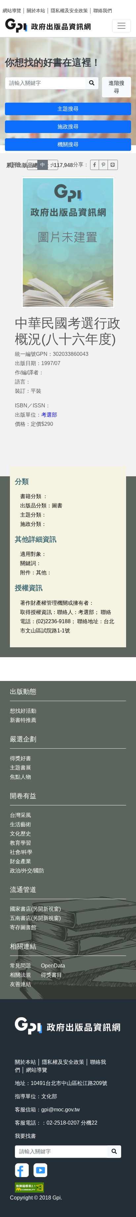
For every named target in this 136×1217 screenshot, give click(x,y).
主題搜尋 (68, 109)
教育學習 (20, 843)
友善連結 (20, 984)
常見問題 (20, 965)
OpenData (53, 965)
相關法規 (20, 975)
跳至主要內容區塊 (18, 3)
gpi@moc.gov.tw (60, 1109)
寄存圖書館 (23, 927)
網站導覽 (12, 10)
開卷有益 (23, 795)
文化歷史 (20, 833)
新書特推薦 (23, 720)
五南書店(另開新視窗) (35, 918)
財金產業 (20, 861)
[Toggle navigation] (121, 25)
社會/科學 (21, 852)
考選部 (49, 415)
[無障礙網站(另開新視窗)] (29, 1187)
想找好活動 (23, 711)
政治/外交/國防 (27, 870)
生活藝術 (20, 824)
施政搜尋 (68, 126)
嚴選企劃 (23, 739)
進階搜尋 (116, 87)
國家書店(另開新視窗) (35, 909)
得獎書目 (51, 975)
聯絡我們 (102, 10)
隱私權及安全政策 (69, 10)
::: (17, 1013)
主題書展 (20, 767)
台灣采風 (20, 815)
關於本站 (36, 10)
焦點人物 (20, 777)
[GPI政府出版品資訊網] (48, 25)
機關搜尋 (68, 144)
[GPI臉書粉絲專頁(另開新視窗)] (23, 1169)
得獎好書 (20, 758)
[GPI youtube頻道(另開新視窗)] (42, 1169)
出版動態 (23, 691)
